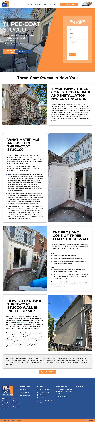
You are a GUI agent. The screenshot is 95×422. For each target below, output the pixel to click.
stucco (80, 104)
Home (30, 4)
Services (37, 4)
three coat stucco (22, 322)
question (21, 316)
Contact (53, 4)
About (46, 4)
